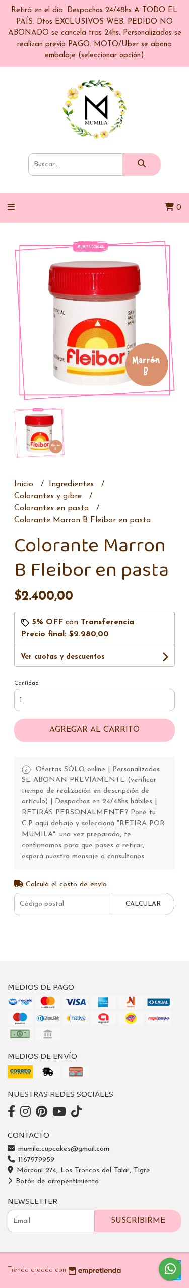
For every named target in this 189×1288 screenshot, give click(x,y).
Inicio (25, 484)
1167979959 (35, 1160)
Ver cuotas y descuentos (63, 657)
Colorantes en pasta (52, 508)
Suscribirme (138, 1221)
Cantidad (26, 683)
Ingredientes (72, 484)
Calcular (143, 904)
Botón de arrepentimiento (56, 1181)
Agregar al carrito (94, 730)
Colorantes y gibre (49, 496)
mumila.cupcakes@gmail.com (62, 1149)
